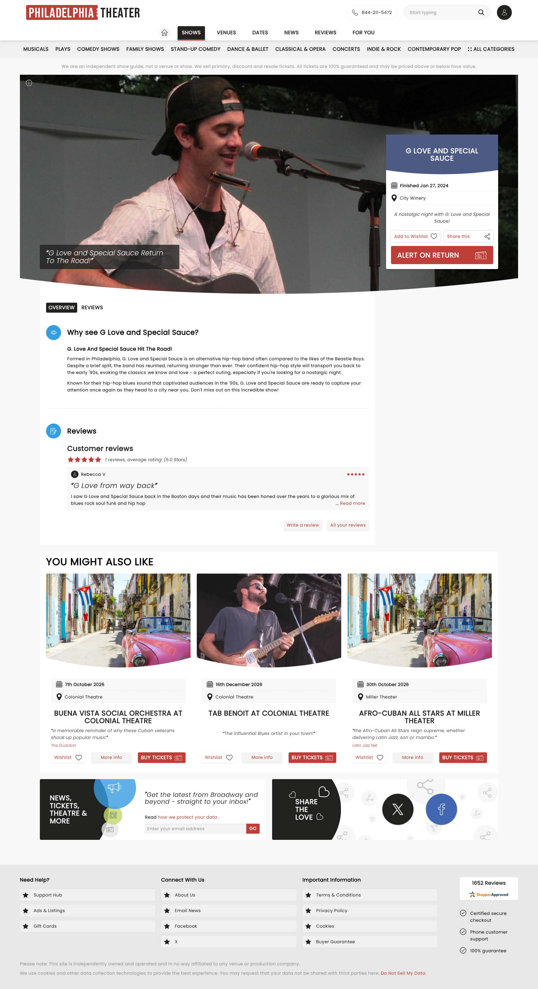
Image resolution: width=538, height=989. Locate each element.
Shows (191, 32)
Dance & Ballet (247, 49)
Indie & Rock (384, 49)
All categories (494, 49)
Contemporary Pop (434, 49)
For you (364, 32)
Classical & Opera (300, 49)
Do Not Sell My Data (403, 973)
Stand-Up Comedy (195, 49)
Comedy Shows (98, 49)
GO (253, 828)
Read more (352, 503)
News (291, 32)
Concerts (346, 49)
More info (111, 757)
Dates (260, 32)
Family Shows (145, 49)
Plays (62, 49)
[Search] (482, 12)
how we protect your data (188, 817)
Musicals (36, 49)
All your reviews (348, 525)
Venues (226, 32)
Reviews (326, 32)
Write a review (303, 525)
